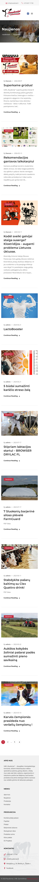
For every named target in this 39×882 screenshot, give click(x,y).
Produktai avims (9, 834)
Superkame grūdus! (18, 85)
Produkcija (7, 801)
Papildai (6, 821)
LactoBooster (13, 329)
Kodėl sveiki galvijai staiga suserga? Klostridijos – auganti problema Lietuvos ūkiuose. (19, 243)
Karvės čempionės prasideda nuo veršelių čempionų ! (18, 720)
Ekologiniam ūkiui (10, 831)
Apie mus (7, 795)
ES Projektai (8, 841)
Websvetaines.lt (32, 879)
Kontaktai (7, 804)
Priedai (6, 824)
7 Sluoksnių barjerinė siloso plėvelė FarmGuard (19, 515)
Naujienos (8, 58)
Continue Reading (11, 112)
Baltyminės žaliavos (10, 828)
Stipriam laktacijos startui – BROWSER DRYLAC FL (18, 450)
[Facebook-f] (28, 14)
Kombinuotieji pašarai (11, 818)
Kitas (19, 742)
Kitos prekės (8, 837)
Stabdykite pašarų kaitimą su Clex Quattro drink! (17, 583)
